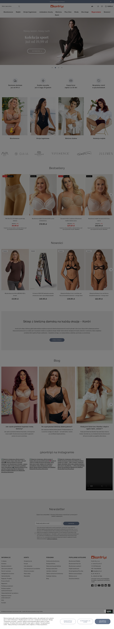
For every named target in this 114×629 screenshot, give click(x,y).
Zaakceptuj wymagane (68, 621)
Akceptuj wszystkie (102, 621)
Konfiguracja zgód (85, 621)
